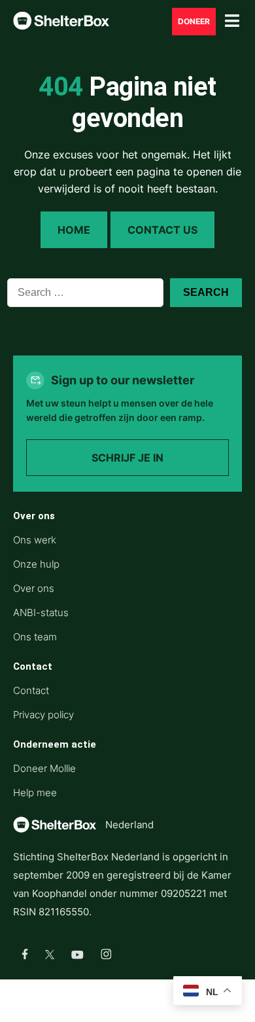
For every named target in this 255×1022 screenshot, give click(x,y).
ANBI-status (41, 612)
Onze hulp (36, 564)
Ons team (35, 636)
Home (74, 229)
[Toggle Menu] (232, 21)
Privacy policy (43, 714)
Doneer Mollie (44, 768)
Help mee (35, 792)
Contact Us (162, 229)
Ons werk (34, 540)
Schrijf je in (127, 457)
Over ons (33, 588)
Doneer (194, 21)
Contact (31, 690)
